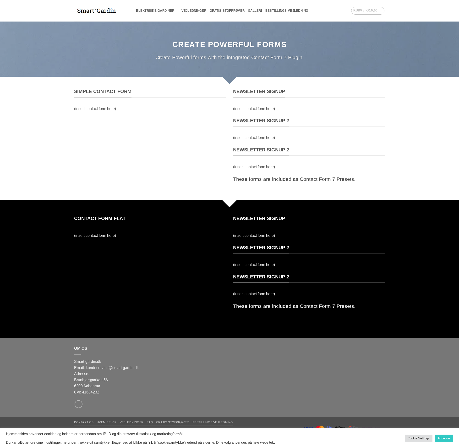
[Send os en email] (78, 404)
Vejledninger (193, 10)
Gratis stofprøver (227, 10)
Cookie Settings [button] (419, 438)
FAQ (150, 422)
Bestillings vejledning (286, 10)
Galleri (255, 10)
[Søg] (131, 10)
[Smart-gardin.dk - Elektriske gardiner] (98, 11)
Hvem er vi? (107, 422)
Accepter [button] (444, 438)
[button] (341, 11)
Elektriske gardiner (155, 10)
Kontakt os (83, 422)
